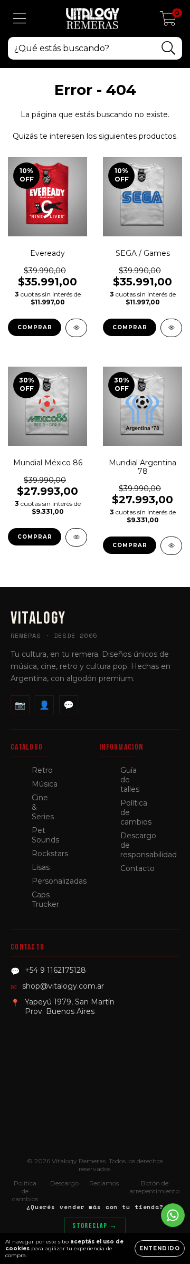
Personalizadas (59, 881)
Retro (42, 770)
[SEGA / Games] (171, 328)
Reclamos (104, 1183)
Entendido (159, 1248)
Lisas (41, 867)
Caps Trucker (45, 899)
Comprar (34, 327)
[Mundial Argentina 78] (171, 546)
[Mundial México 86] (76, 537)
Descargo (64, 1183)
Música (45, 784)
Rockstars (50, 853)
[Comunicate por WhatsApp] (173, 1215)
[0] (168, 21)
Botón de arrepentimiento (154, 1187)
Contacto (137, 868)
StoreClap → (94, 1225)
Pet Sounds (45, 835)
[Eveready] (76, 328)
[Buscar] (168, 48)
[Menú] (20, 18)
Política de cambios (25, 1191)
